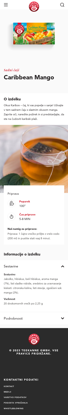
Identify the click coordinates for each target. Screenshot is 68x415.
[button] (6, 4)
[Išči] (62, 4)
